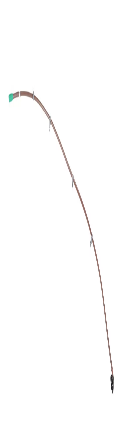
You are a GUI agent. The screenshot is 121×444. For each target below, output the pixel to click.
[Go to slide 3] (2, 251)
